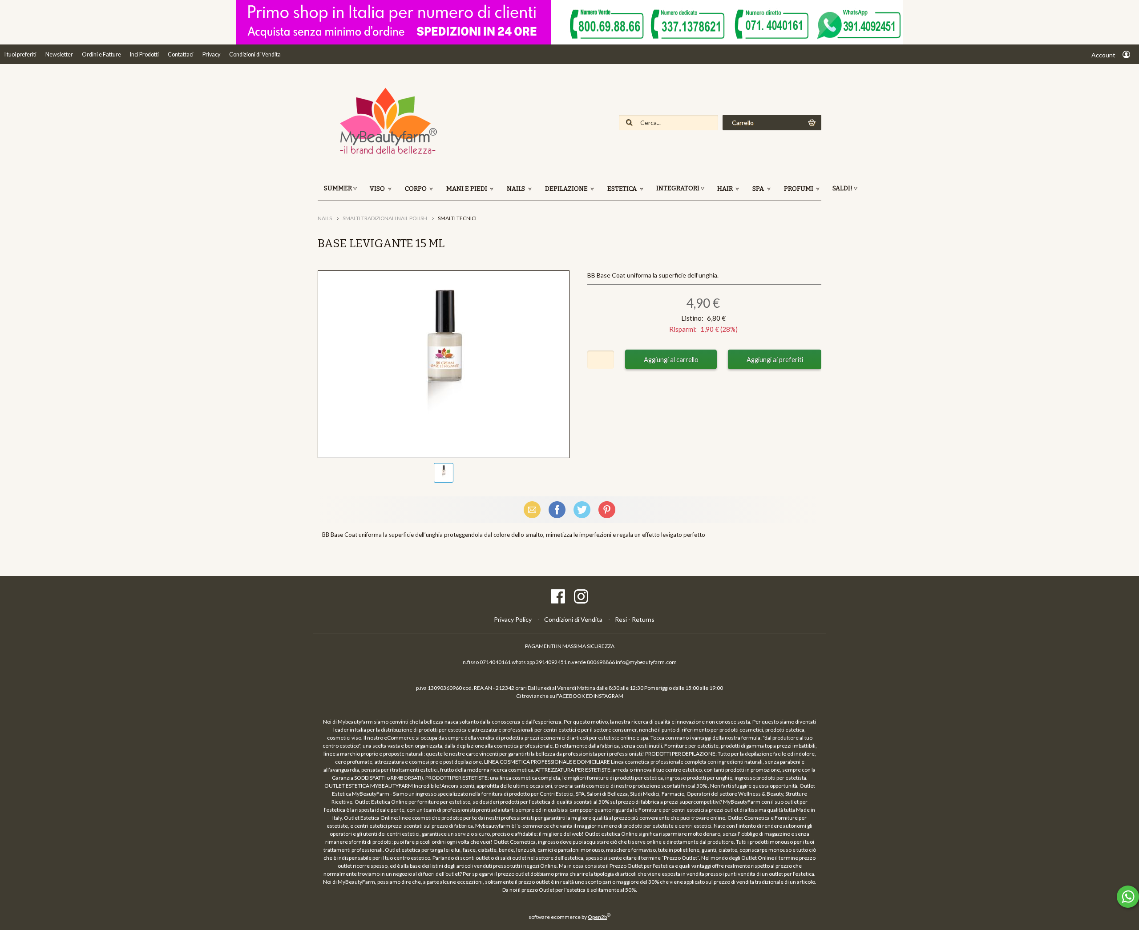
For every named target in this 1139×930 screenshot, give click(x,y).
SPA (758, 189)
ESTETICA (622, 189)
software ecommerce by (569, 917)
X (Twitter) (582, 509)
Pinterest (607, 509)
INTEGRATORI (677, 188)
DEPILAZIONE (567, 189)
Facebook (557, 509)
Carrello (743, 122)
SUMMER (338, 188)
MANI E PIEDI (467, 189)
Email (532, 509)
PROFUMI (799, 189)
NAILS (516, 189)
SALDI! (842, 188)
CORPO (416, 189)
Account (1103, 55)
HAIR (725, 189)
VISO (378, 189)
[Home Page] (384, 153)
